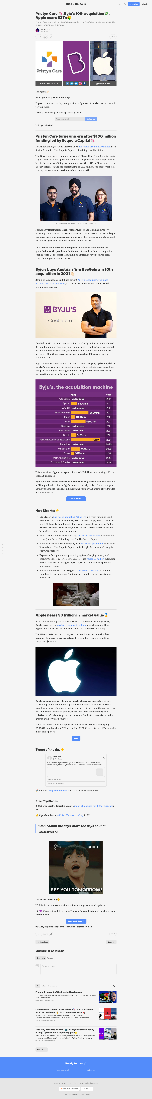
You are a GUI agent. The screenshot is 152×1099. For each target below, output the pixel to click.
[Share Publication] (124, 4)
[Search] (120, 4)
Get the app (86, 1089)
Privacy (75, 1083)
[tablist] (45, 958)
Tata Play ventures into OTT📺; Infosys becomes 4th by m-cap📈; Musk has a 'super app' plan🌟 (64, 1031)
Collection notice (91, 1083)
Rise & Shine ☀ (46, 29)
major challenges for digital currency (93, 805)
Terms (81, 1083)
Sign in (145, 4)
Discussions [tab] (52, 986)
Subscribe (134, 4)
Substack (65, 1094)
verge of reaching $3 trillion (71, 625)
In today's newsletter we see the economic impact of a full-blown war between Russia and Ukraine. (65, 996)
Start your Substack (70, 1089)
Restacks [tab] (50, 958)
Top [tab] (38, 986)
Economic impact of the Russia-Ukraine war (58, 992)
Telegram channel (57, 790)
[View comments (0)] (45, 36)
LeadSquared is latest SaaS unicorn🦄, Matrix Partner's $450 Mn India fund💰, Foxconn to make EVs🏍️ (64, 1011)
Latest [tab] (44, 986)
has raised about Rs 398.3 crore (69, 516)
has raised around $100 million (95, 146)
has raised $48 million (91, 543)
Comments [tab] (41, 958)
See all (40, 1050)
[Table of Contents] (2, 549)
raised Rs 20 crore (88, 570)
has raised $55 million (88, 535)
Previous (44, 942)
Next (109, 942)
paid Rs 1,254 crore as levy (70, 815)
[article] (76, 997)
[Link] (32, 138)
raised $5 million (95, 558)
